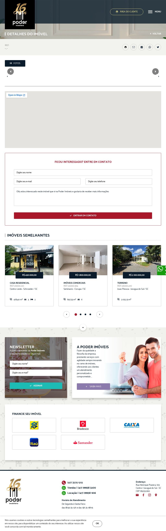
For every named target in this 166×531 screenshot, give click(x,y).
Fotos (16, 63)
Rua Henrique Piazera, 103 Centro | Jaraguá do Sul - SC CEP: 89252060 (148, 486)
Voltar (157, 34)
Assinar (37, 386)
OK (97, 523)
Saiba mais (95, 387)
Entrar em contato (84, 216)
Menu (158, 12)
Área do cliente (129, 12)
